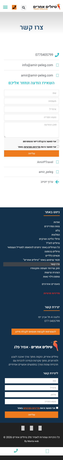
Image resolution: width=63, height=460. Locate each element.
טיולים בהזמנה (52, 251)
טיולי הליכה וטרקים (49, 239)
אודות (57, 222)
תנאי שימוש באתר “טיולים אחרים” (41, 260)
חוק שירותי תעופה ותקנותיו (45, 268)
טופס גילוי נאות (51, 277)
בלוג (57, 230)
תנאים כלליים (52, 256)
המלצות (56, 235)
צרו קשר (55, 264)
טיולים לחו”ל (53, 243)
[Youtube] (31, 428)
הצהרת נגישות (52, 272)
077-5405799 (52, 321)
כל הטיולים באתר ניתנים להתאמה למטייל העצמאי (33, 247)
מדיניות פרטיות (52, 293)
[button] (23, 7)
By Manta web (31, 441)
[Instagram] (23, 428)
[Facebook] (40, 428)
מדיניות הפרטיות (32, 147)
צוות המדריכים (52, 226)
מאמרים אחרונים (51, 284)
